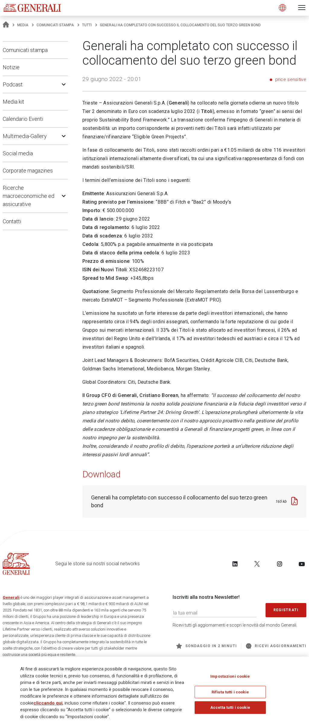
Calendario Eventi (23, 119)
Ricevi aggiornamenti (280, 646)
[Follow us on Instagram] (279, 563)
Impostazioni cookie (230, 676)
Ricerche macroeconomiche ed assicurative (28, 196)
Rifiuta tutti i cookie (230, 692)
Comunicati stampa (55, 25)
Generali (11, 597)
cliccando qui (47, 703)
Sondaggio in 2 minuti (211, 646)
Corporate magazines (28, 170)
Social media (18, 153)
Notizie (11, 67)
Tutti (87, 25)
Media (22, 25)
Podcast (13, 84)
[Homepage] (6, 25)
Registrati (286, 610)
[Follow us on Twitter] (257, 563)
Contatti (12, 221)
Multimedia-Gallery (25, 136)
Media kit (13, 101)
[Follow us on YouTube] (301, 563)
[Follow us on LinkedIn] (235, 563)
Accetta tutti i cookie (230, 707)
